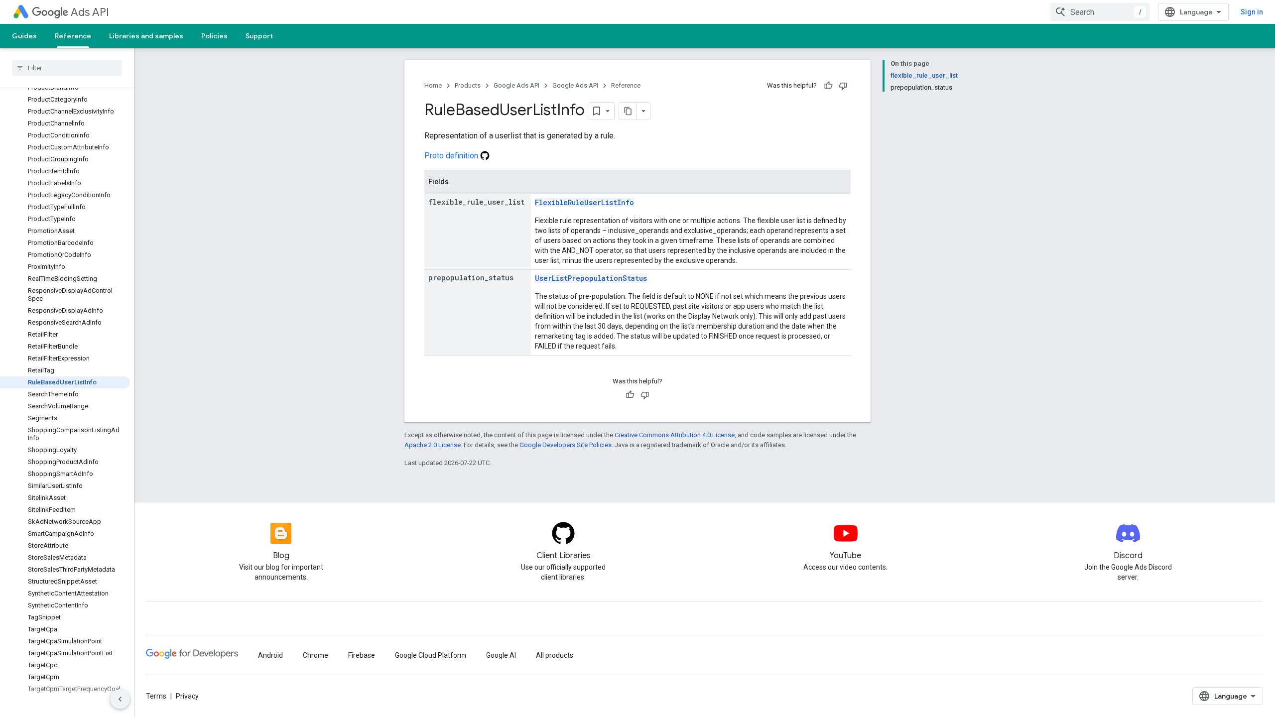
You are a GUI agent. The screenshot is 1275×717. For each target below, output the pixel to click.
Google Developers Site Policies (565, 445)
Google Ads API (516, 85)
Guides (24, 35)
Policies (214, 35)
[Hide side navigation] (120, 699)
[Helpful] (828, 85)
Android (270, 655)
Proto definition (452, 155)
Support (259, 35)
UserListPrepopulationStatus (591, 278)
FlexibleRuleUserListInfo (584, 202)
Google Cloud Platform (430, 655)
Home (433, 85)
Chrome (315, 655)
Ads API (90, 12)
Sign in (1252, 12)
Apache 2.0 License (432, 445)
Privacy (187, 696)
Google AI (501, 655)
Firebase (361, 655)
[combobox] (1100, 12)
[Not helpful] (843, 85)
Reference (73, 35)
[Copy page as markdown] (628, 111)
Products (468, 85)
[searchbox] (67, 68)
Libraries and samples (146, 35)
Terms (156, 696)
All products (554, 655)
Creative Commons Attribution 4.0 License (675, 435)
